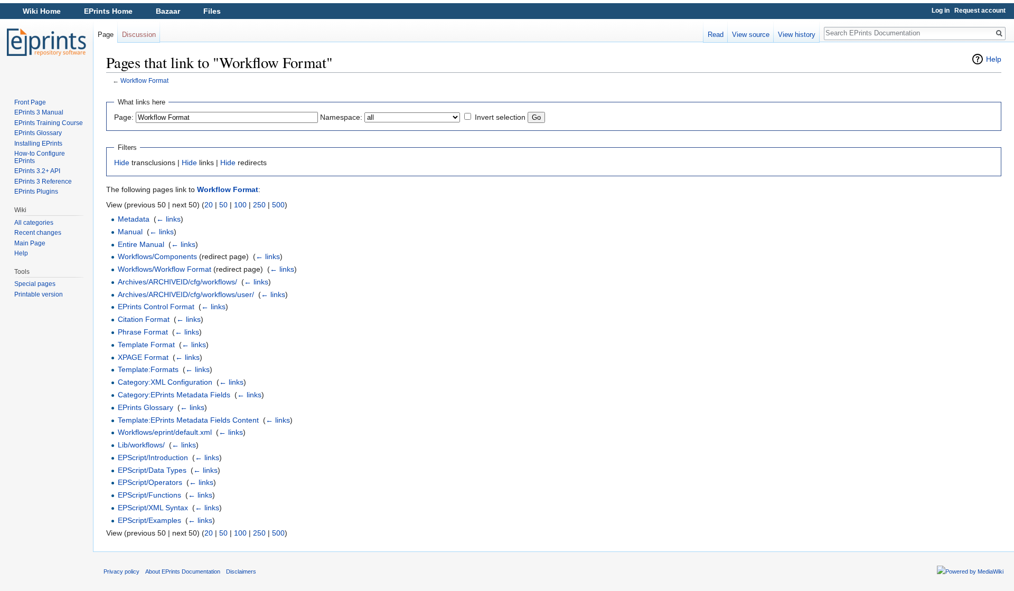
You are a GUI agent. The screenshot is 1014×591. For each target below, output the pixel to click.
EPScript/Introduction (153, 457)
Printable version (38, 294)
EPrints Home (108, 11)
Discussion (139, 35)
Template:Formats (148, 369)
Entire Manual (141, 244)
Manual (130, 231)
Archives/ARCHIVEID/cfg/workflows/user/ (186, 294)
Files (212, 11)
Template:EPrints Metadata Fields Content (188, 420)
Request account (980, 10)
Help (993, 59)
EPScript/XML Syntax (153, 507)
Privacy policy (121, 571)
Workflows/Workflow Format (164, 269)
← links (168, 219)
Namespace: (341, 117)
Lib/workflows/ (141, 445)
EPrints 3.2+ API (37, 171)
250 (259, 205)
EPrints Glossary (145, 407)
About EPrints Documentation (182, 571)
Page (106, 35)
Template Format (146, 344)
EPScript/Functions (149, 495)
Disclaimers (241, 571)
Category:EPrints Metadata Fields (174, 394)
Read (716, 35)
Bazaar (168, 11)
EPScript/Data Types (152, 470)
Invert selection (500, 117)
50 (223, 205)
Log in (941, 10)
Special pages (34, 284)
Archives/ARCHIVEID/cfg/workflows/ (177, 282)
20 (208, 205)
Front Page (30, 102)
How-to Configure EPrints (39, 157)
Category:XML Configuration (165, 382)
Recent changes (37, 232)
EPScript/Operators (150, 482)
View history (796, 35)
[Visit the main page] (46, 42)
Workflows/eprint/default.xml (165, 432)
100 (240, 205)
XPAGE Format (143, 357)
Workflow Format (144, 80)
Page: (124, 117)
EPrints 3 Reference (43, 181)
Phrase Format (143, 332)
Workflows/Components (157, 256)
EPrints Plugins (36, 191)
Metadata (133, 219)
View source (750, 35)
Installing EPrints (38, 143)
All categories (33, 222)
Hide (121, 162)
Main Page (29, 243)
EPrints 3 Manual (38, 112)
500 (278, 205)
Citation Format (144, 319)
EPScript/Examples (149, 520)
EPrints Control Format (156, 306)
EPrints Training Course (48, 123)
